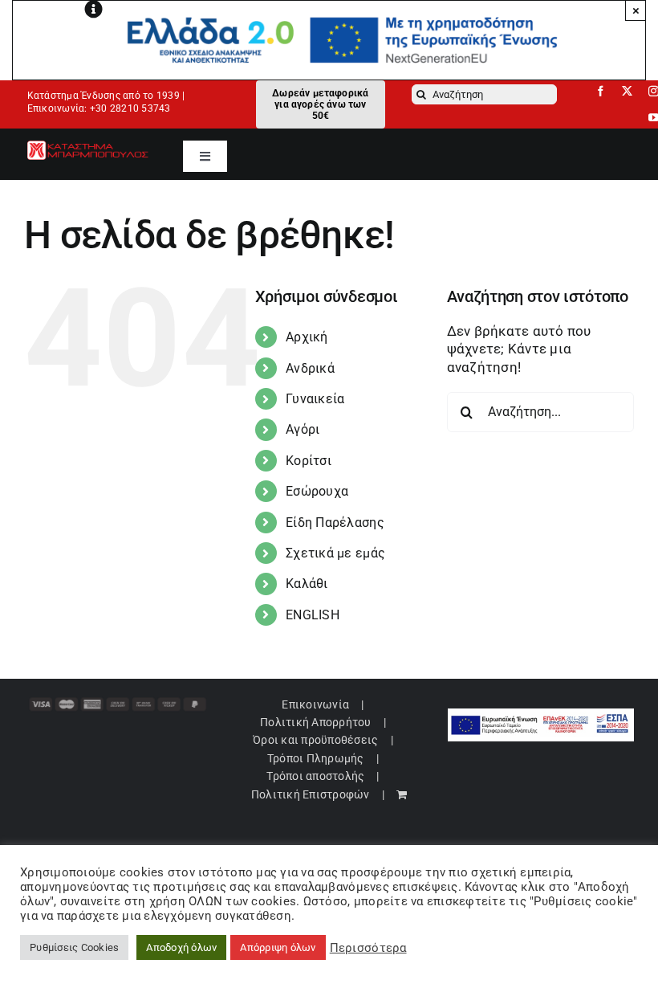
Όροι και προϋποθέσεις (315, 739)
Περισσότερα (368, 948)
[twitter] (627, 91)
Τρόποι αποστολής (315, 776)
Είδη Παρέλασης (335, 522)
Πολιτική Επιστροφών (310, 794)
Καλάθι (307, 583)
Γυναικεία (315, 398)
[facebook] (600, 91)
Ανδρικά (310, 368)
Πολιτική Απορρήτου (316, 722)
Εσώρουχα (317, 491)
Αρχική (307, 337)
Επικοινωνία (315, 704)
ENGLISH (312, 615)
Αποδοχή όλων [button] (181, 947)
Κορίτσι (308, 460)
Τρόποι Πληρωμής (315, 758)
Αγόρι (302, 429)
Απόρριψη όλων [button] (277, 947)
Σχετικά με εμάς (335, 553)
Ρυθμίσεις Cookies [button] (74, 947)
